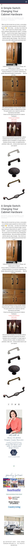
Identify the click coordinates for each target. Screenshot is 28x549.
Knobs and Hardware (14, 118)
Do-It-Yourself (19, 19)
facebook (8, 404)
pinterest (12, 404)
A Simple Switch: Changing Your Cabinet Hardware (11, 11)
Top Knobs (14, 121)
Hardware (4, 20)
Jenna (9, 17)
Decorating (10, 19)
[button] (26, 2)
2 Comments (11, 20)
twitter (15, 404)
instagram (18, 404)
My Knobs (14, 119)
